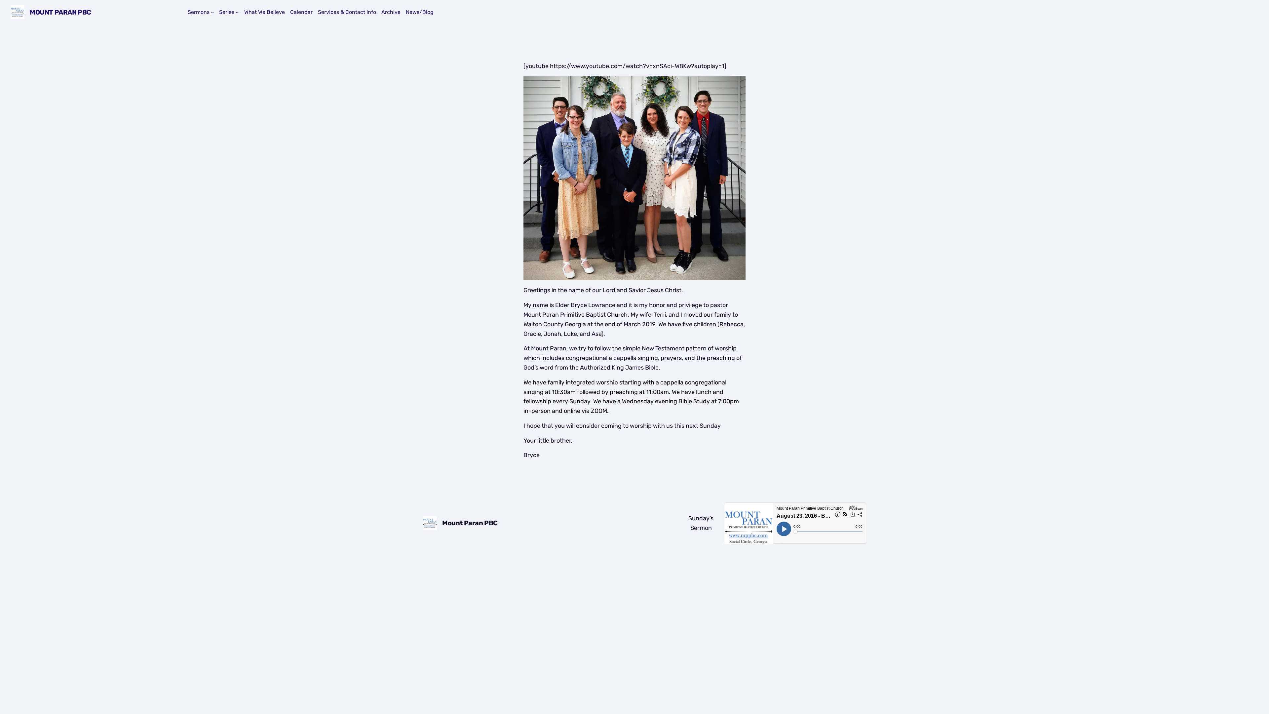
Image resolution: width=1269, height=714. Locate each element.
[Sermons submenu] (212, 12)
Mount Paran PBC (60, 12)
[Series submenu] (237, 12)
